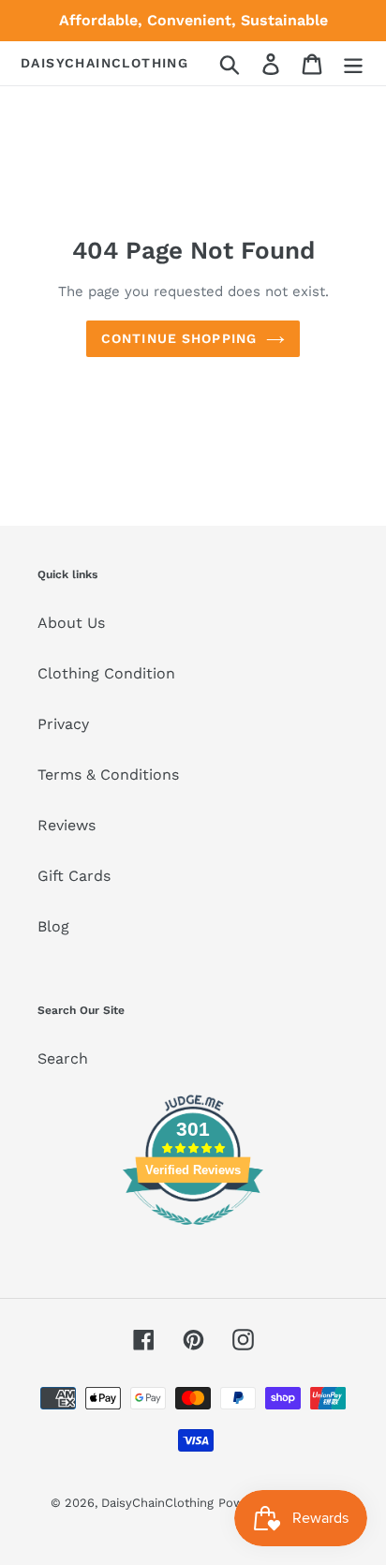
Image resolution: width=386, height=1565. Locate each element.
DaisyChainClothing (104, 62)
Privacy (63, 724)
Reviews (66, 825)
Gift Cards (74, 876)
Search (62, 1058)
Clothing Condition (106, 673)
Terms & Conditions (108, 774)
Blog (53, 926)
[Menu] (353, 63)
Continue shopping (179, 338)
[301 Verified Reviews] (193, 1235)
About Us (71, 623)
